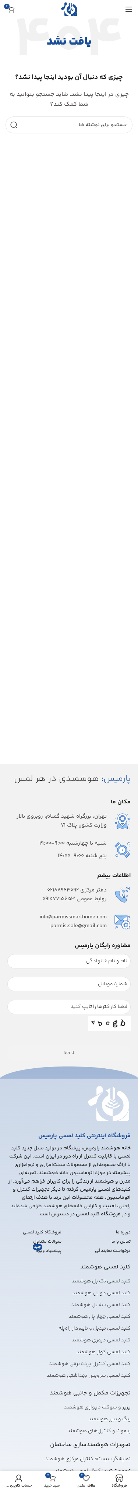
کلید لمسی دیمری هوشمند (101, 1340)
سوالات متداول (47, 1241)
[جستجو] (14, 124)
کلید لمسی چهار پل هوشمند (99, 1317)
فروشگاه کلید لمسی (42, 1232)
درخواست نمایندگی (113, 1250)
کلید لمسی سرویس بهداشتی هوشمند (88, 1376)
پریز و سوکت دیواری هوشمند (97, 1407)
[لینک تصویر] (108, 1103)
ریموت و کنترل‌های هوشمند (99, 1431)
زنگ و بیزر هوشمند (109, 1419)
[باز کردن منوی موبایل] (128, 9)
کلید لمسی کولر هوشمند (103, 1352)
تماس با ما (121, 1241)
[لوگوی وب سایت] (69, 9)
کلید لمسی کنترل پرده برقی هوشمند (90, 1364)
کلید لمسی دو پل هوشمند (101, 1293)
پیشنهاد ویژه (47, 1250)
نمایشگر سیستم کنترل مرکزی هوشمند (88, 1459)
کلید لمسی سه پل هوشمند (101, 1305)
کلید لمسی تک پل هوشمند (101, 1281)
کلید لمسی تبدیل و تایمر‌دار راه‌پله (95, 1328)
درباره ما (123, 1232)
